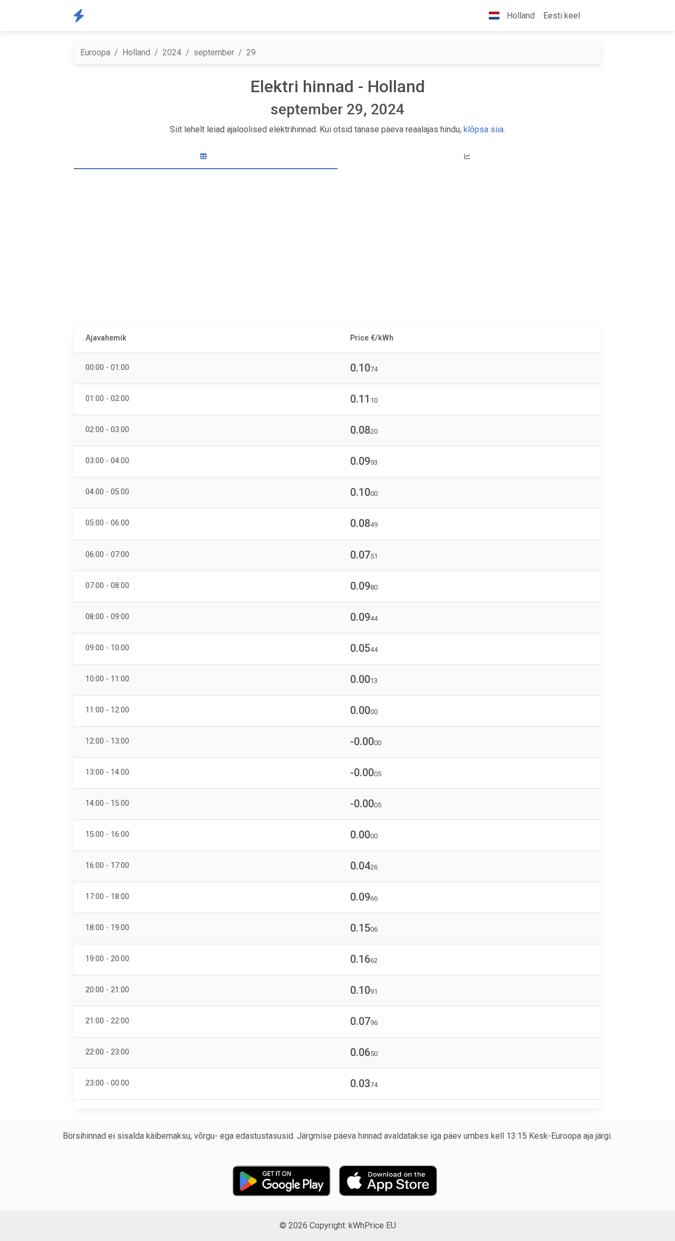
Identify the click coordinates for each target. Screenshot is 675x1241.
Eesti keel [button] (561, 16)
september (214, 52)
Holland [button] (520, 16)
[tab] (206, 156)
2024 (171, 52)
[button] (592, 16)
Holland (136, 52)
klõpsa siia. (484, 129)
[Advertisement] (337, 247)
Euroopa (95, 52)
